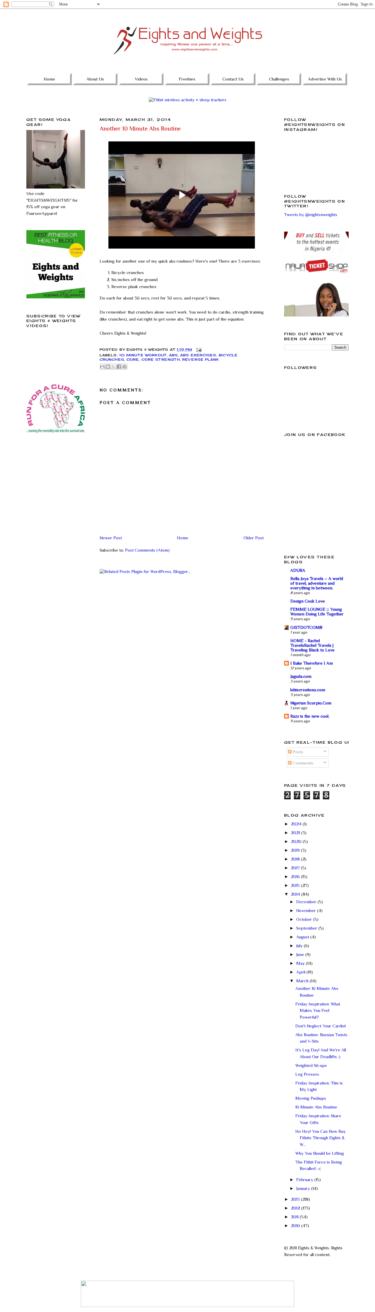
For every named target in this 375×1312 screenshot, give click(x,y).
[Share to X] (113, 367)
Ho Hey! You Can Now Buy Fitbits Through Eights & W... (320, 1138)
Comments (302, 762)
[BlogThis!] (108, 367)
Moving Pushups (310, 1098)
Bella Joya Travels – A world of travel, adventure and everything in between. (316, 583)
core (133, 359)
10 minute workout (143, 355)
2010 (296, 1225)
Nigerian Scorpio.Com (310, 702)
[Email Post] (198, 350)
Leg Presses (307, 1074)
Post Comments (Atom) (147, 550)
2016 (296, 876)
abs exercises (198, 355)
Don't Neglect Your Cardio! (320, 1025)
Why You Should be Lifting (319, 1153)
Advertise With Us (325, 78)
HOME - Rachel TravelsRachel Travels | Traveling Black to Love (312, 645)
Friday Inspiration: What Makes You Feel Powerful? (317, 1010)
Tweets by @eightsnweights (310, 214)
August (303, 936)
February (305, 1179)
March (303, 980)
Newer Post (111, 537)
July (300, 945)
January (303, 1188)
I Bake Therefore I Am (311, 663)
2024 (297, 823)
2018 (296, 858)
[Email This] (102, 367)
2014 (296, 894)
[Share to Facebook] (119, 367)
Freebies (187, 78)
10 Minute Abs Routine (316, 1106)
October (304, 919)
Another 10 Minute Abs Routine (140, 128)
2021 (296, 832)
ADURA (297, 570)
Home (49, 78)
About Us (95, 78)
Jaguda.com (300, 676)
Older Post (253, 537)
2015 (296, 885)
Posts (297, 751)
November (306, 910)
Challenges (279, 78)
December (307, 901)
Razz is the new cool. (309, 716)
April (301, 971)
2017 (296, 867)
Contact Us (233, 78)
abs (173, 355)
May (301, 963)
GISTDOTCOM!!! (306, 627)
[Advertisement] (55, 478)
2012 (296, 1207)
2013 (296, 1199)
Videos (141, 78)
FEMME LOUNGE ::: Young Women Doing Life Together (317, 611)
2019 (296, 850)
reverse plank (200, 359)
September (307, 928)
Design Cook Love (307, 600)
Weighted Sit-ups (311, 1065)
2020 (297, 841)
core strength (161, 359)
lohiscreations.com (307, 689)
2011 (295, 1216)
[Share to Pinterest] (124, 367)
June (300, 954)
